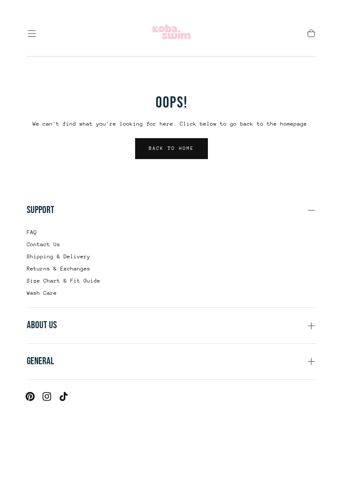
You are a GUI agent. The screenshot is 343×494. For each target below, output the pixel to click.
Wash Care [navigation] (42, 293)
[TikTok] (63, 396)
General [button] (40, 361)
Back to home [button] (171, 148)
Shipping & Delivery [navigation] (58, 256)
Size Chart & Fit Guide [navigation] (63, 281)
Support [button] (40, 210)
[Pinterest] (30, 396)
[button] (32, 33)
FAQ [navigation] (32, 232)
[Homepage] (171, 33)
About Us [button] (42, 325)
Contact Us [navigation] (43, 244)
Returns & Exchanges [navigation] (58, 268)
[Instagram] (46, 396)
